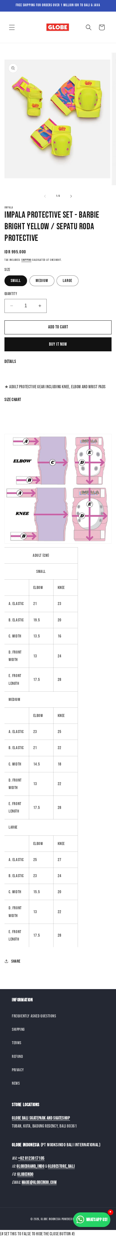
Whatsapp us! (97, 1220)
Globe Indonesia (51, 1219)
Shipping (26, 260)
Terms (16, 1042)
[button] (11, 27)
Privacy (18, 1069)
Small (16, 280)
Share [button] (16, 961)
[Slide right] (71, 196)
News (16, 1083)
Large (67, 280)
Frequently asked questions (34, 1016)
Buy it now (58, 344)
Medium (42, 280)
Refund (17, 1056)
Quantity (10, 293)
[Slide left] (44, 196)
